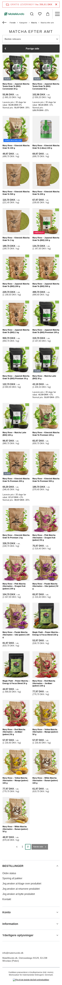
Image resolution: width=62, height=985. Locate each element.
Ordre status (9, 873)
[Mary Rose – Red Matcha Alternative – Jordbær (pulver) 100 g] (45, 664)
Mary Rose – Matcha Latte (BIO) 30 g (44, 377)
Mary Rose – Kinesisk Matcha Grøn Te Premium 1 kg (16, 536)
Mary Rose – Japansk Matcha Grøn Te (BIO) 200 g (16, 285)
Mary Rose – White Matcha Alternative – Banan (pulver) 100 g (45, 780)
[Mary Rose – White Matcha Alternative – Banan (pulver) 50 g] (16, 810)
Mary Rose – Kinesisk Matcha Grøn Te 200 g (45, 193)
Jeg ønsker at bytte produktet (18, 894)
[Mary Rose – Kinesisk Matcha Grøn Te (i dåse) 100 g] (45, 129)
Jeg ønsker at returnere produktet (21, 888)
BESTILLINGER (12, 865)
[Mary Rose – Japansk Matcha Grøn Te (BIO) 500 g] (45, 267)
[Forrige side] (17, 847)
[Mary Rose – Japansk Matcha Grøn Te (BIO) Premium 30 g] (16, 359)
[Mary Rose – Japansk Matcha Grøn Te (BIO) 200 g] (16, 267)
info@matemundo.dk (12, 953)
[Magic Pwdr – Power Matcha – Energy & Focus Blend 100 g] (45, 616)
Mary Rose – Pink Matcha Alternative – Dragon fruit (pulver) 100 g (14, 586)
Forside (13, 23)
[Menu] (57, 14)
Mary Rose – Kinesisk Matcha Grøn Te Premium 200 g (16, 480)
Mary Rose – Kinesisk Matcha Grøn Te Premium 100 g (45, 433)
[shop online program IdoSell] (31, 980)
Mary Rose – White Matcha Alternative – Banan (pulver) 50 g (15, 829)
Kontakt (6, 899)
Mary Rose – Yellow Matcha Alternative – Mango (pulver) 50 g (45, 732)
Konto (6, 912)
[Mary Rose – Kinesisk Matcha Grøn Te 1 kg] (16, 221)
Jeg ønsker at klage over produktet (21, 883)
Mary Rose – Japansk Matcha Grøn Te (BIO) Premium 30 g (16, 377)
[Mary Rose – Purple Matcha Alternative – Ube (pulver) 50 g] (45, 567)
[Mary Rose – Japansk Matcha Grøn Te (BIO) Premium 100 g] (45, 313)
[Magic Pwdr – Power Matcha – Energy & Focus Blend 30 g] (16, 664)
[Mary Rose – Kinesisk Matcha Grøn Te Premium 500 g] (45, 462)
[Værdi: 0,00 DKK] (48, 14)
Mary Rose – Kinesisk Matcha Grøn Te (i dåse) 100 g (45, 146)
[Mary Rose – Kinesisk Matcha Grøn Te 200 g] (45, 175)
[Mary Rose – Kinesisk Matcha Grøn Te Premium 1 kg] (16, 519)
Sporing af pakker (12, 878)
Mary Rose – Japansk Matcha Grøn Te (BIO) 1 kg (16, 331)
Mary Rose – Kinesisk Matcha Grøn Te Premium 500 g (45, 480)
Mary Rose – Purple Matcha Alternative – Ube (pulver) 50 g (45, 586)
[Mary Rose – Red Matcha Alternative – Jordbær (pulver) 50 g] (16, 713)
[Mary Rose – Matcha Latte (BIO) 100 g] (16, 416)
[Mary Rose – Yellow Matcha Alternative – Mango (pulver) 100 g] (16, 761)
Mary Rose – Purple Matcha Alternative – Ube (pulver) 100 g (16, 634)
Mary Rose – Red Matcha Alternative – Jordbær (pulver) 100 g (43, 683)
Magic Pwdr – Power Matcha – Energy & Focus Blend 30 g (16, 682)
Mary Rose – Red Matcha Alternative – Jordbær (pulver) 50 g (14, 732)
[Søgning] (32, 14)
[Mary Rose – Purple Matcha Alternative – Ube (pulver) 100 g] (16, 616)
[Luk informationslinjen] (56, 4)
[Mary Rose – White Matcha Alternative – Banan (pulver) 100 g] (45, 761)
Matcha (34, 23)
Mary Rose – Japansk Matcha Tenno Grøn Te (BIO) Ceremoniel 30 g (16, 86)
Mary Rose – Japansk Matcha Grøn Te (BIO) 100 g (45, 239)
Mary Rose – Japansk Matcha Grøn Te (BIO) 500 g (45, 285)
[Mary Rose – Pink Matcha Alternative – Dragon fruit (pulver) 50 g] (45, 519)
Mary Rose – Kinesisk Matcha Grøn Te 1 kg (16, 239)
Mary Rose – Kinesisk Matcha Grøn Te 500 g (16, 193)
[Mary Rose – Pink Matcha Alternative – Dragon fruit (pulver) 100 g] (16, 567)
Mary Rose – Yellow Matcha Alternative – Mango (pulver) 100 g (15, 780)
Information (10, 923)
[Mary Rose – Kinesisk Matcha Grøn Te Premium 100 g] (45, 416)
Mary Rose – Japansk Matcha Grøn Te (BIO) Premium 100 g (45, 331)
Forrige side (32, 48)
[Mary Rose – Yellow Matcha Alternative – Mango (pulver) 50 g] (45, 713)
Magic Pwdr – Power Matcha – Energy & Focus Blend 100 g (45, 633)
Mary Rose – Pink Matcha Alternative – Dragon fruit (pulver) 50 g (43, 537)
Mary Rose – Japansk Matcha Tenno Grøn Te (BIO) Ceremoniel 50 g (45, 86)
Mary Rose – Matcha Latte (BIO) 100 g (14, 433)
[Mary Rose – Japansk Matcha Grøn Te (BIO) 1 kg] (16, 313)
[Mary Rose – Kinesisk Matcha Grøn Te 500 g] (16, 175)
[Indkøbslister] (40, 14)
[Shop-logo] (14, 13)
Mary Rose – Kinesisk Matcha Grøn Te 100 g (16, 146)
